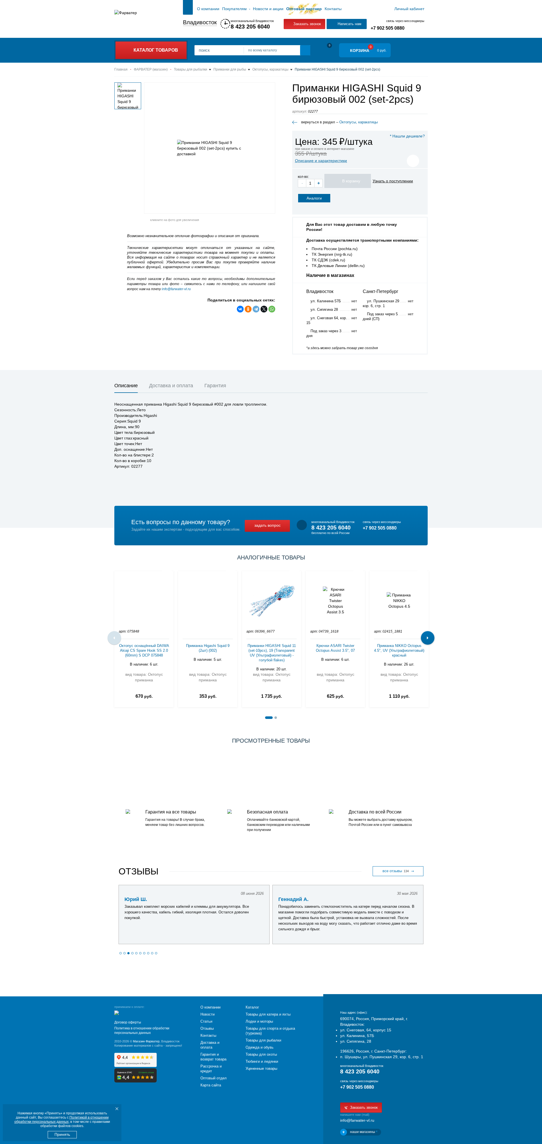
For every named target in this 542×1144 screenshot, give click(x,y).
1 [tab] (269, 717)
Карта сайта (210, 1085)
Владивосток (200, 22)
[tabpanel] (144, 638)
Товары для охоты (261, 1054)
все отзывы (396, 871)
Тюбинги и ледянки (262, 1061)
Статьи (206, 1021)
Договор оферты (127, 1022)
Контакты (333, 8)
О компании (208, 8)
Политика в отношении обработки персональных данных (141, 1030)
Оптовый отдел (213, 1078)
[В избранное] (413, 161)
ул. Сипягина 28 (324, 309)
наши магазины (363, 1132)
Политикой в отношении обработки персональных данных (61, 1119)
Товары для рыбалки (263, 1040)
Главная (188, 9)
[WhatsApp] (271, 309)
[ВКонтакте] (240, 309)
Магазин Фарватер (146, 1041)
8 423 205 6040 (250, 26)
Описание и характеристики (321, 160)
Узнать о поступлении (393, 181)
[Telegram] (256, 309)
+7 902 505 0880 (388, 28)
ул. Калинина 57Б (326, 301)
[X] (264, 309)
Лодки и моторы (259, 1021)
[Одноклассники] (248, 309)
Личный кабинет (409, 8)
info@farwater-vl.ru (176, 289)
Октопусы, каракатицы (358, 122)
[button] (120, 953)
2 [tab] (275, 717)
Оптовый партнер (304, 8)
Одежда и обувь (260, 1047)
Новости (207, 1014)
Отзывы (207, 1028)
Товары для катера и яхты (268, 1014)
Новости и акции (268, 8)
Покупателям (234, 8)
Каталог (252, 1007)
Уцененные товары (261, 1068)
